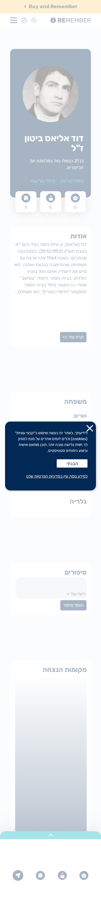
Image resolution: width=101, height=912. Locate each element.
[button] (89, 429)
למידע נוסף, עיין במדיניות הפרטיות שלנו (57, 476)
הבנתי (72, 463)
